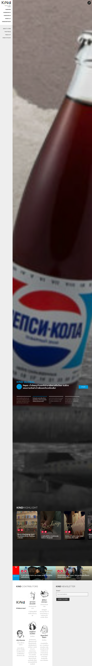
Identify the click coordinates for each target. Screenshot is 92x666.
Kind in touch (7, 37)
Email (58, 590)
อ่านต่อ (51, 387)
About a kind (7, 28)
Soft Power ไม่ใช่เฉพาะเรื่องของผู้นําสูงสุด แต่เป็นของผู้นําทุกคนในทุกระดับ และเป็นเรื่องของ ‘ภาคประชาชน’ (72, 401)
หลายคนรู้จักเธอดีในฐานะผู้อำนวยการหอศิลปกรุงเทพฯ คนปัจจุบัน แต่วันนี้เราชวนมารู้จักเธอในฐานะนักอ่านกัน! (23, 401)
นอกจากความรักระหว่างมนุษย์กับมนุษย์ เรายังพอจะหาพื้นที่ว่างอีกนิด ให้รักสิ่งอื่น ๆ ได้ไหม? (56, 401)
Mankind (8, 9)
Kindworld (7, 15)
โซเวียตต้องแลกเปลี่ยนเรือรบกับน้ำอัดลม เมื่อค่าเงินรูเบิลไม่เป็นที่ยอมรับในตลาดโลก (40, 400)
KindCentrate (6, 21)
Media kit (8, 34)
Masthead (8, 31)
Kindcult (8, 18)
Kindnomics (7, 12)
